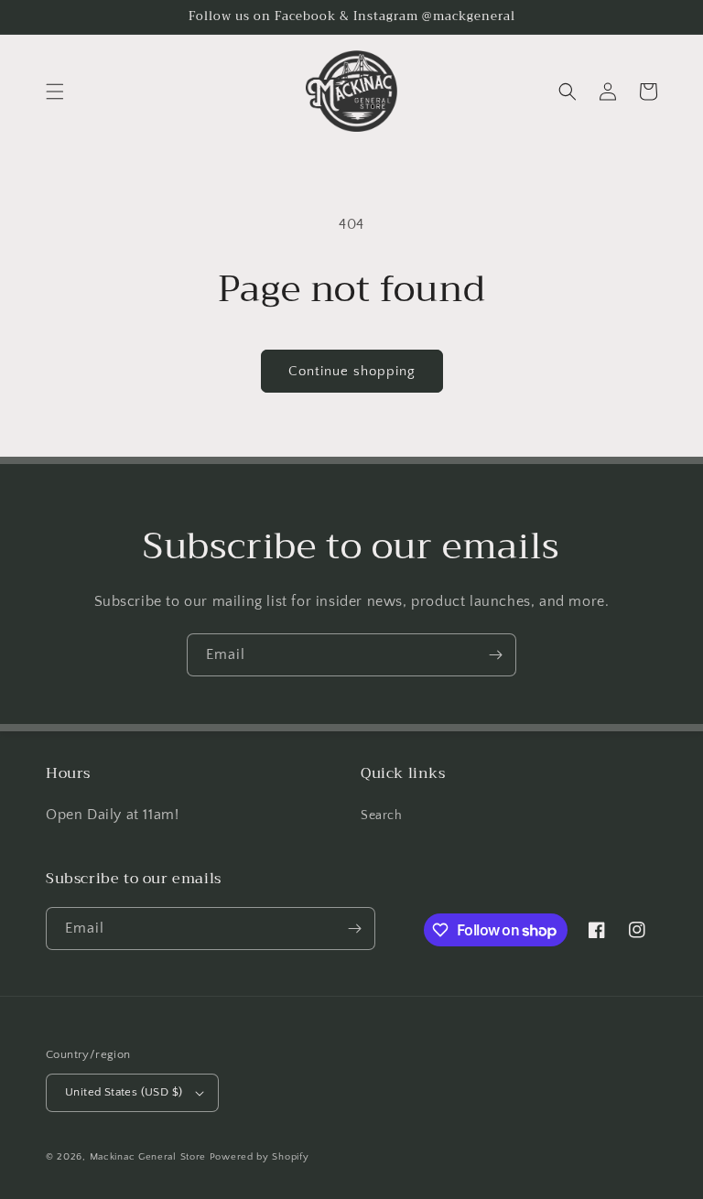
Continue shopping (352, 371)
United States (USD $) (123, 1092)
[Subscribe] (495, 654)
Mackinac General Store (148, 1156)
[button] (55, 91)
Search (382, 815)
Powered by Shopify (259, 1156)
